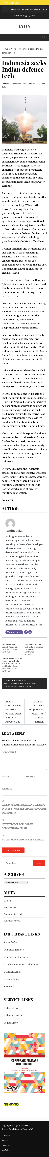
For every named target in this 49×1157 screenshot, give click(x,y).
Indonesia (19, 683)
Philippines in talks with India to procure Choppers (33, 647)
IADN (24, 26)
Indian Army (11, 1008)
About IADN (10, 942)
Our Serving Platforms (16, 957)
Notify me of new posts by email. (23, 839)
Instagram (6, 1145)
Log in (7, 900)
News (16, 680)
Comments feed (13, 914)
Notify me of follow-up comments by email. (17, 826)
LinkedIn (6, 1135)
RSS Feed (9, 986)
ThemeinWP (27, 1129)
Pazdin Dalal (14, 530)
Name (6, 776)
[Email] (30, 632)
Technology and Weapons (19, 687)
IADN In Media (12, 971)
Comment (9, 752)
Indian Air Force (13, 1015)
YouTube (6, 1150)
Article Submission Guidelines (21, 964)
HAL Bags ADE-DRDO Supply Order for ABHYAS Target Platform (36, 711)
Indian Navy (11, 1022)
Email (30, 776)
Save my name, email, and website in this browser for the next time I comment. (24, 808)
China (12, 683)
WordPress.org (12, 920)
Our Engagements (14, 949)
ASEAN (6, 683)
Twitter (5, 1140)
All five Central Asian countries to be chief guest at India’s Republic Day (13, 711)
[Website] (26, 632)
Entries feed (10, 907)
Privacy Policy (11, 979)
